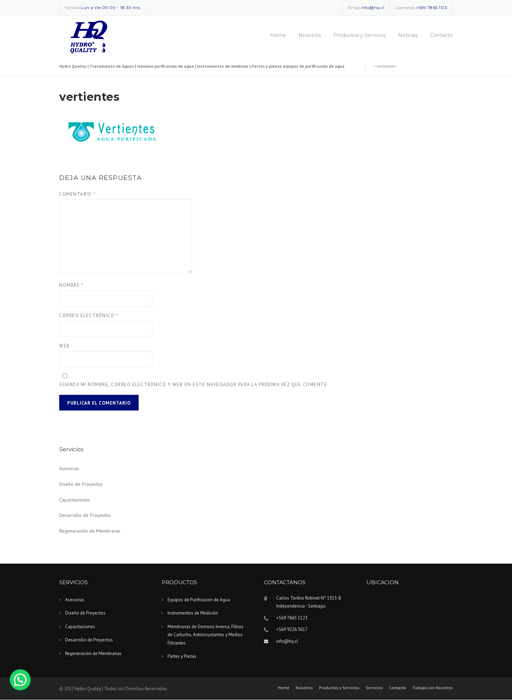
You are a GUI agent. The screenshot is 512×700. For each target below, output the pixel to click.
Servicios (374, 688)
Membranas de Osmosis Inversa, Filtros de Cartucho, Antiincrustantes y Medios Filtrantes (205, 635)
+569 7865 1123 (431, 7)
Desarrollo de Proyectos (85, 515)
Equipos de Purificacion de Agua (199, 600)
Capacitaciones (74, 500)
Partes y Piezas (182, 656)
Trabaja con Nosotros (432, 688)
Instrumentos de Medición (193, 613)
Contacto (441, 35)
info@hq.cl (372, 7)
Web (64, 346)
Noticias (408, 35)
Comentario (77, 194)
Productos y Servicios (359, 35)
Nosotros (309, 35)
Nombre (71, 285)
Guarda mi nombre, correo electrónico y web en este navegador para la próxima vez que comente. (194, 384)
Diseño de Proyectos (81, 484)
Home (278, 35)
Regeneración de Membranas (90, 531)
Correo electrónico (88, 315)
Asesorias (69, 468)
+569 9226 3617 (292, 629)
